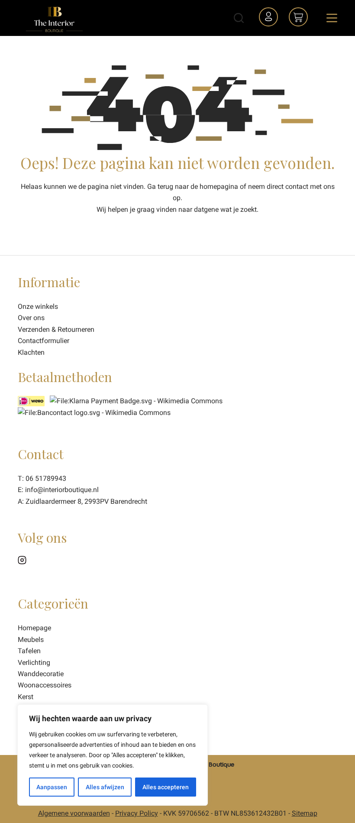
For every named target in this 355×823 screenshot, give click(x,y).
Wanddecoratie (41, 674)
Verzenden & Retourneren (56, 329)
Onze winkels (38, 306)
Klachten (31, 352)
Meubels (31, 639)
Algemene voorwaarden (74, 813)
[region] (112, 755)
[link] (94, 412)
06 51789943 (46, 478)
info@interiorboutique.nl (62, 490)
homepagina (219, 186)
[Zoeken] (239, 18)
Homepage (34, 628)
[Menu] (331, 18)
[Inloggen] (270, 18)
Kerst (25, 697)
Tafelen (29, 651)
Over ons (31, 318)
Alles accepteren (165, 787)
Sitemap (304, 813)
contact (296, 186)
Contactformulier (43, 341)
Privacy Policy (136, 813)
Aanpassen (51, 787)
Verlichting (34, 662)
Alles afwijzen (105, 787)
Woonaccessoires (44, 685)
